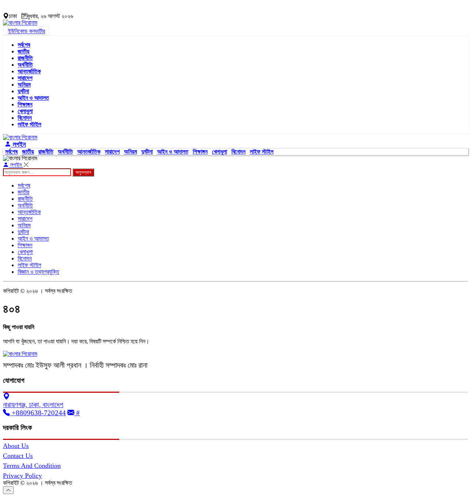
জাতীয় (23, 51)
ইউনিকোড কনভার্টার (26, 31)
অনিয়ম (24, 84)
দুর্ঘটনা (23, 91)
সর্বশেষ (24, 45)
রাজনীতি (25, 58)
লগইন (18, 144)
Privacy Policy (22, 475)
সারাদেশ (25, 78)
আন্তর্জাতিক (29, 71)
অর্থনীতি (25, 65)
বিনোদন (25, 118)
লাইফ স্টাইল (29, 124)
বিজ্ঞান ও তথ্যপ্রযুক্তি (38, 272)
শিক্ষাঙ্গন (25, 104)
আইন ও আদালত (33, 98)
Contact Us (18, 455)
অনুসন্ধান (83, 172)
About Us (16, 445)
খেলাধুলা (25, 111)
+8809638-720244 (38, 413)
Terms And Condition (32, 465)
